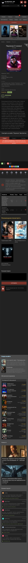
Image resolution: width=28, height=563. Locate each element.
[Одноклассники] (12, 166)
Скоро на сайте (6, 356)
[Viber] (14, 166)
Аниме (16, 19)
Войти (21, 2)
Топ (20, 19)
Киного (3, 41)
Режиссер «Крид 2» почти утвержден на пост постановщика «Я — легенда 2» (13, 460)
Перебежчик (7, 541)
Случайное (14, 22)
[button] (11, 38)
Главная (3, 16)
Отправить (14, 283)
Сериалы (24, 16)
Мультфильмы (4, 19)
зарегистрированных (10, 140)
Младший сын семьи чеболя (11, 498)
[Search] (18, 5)
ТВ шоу (11, 19)
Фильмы (10, 16)
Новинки (17, 16)
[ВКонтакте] (10, 166)
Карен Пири (7, 532)
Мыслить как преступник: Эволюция (13, 524)
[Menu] (25, 2)
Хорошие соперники (9, 515)
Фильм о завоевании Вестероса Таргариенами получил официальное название (13, 480)
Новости (25, 19)
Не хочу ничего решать (10, 506)
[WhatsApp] (16, 166)
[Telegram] (18, 166)
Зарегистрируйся (7, 169)
